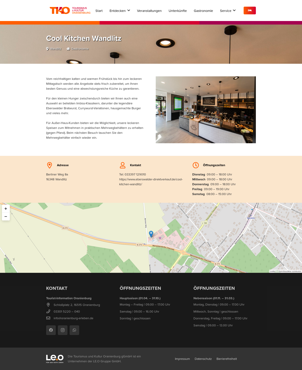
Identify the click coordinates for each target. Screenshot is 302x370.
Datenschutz (203, 359)
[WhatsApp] (74, 330)
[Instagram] (62, 330)
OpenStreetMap (285, 271)
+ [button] (5, 208)
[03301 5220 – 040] (50, 311)
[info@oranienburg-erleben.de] (50, 318)
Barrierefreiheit (227, 359)
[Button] (250, 11)
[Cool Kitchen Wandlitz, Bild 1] (206, 109)
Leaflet (272, 271)
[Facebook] (51, 330)
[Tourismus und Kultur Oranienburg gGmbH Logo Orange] (70, 11)
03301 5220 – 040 (67, 311)
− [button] (5, 216)
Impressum (182, 359)
